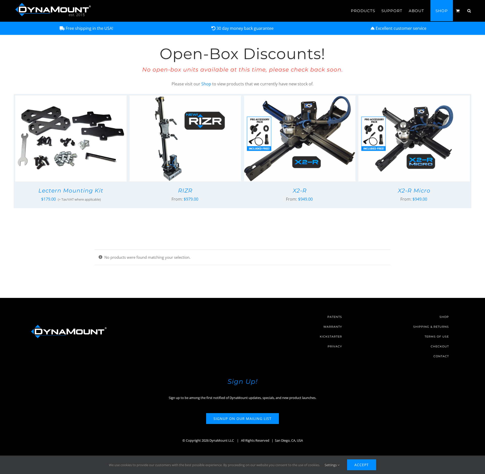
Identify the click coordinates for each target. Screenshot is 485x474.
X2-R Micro (414, 190)
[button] (469, 10)
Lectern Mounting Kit (70, 190)
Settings (331, 465)
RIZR (185, 190)
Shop (206, 84)
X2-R (300, 190)
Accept (361, 464)
